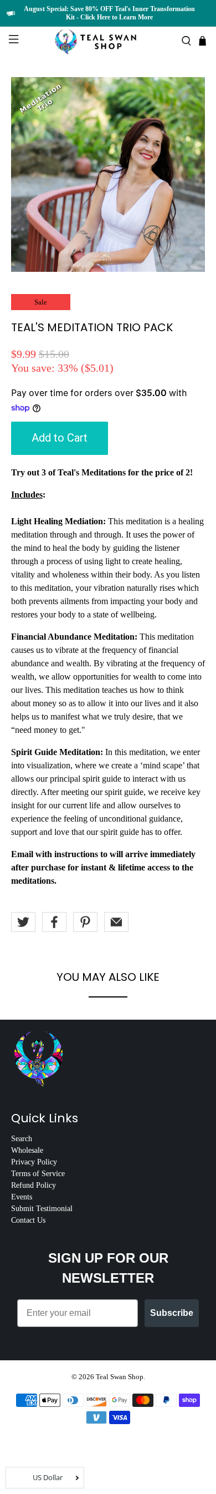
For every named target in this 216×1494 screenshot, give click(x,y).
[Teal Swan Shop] (108, 41)
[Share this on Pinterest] (85, 922)
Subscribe (171, 1313)
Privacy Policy (34, 1162)
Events (21, 1197)
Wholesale (27, 1150)
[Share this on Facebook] (54, 922)
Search (21, 1139)
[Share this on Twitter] (23, 922)
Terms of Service (38, 1173)
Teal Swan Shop (119, 1377)
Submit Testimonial (42, 1208)
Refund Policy (33, 1185)
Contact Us (28, 1220)
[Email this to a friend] (116, 922)
